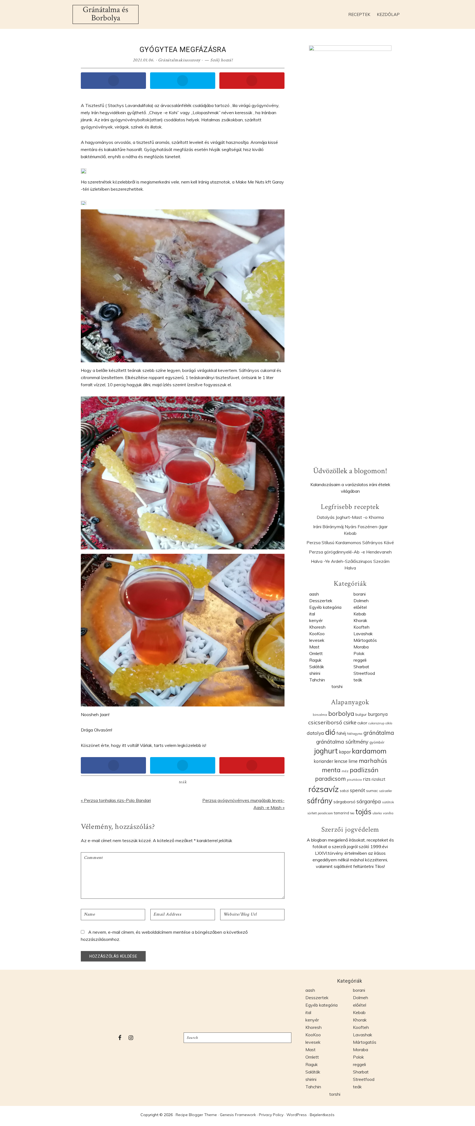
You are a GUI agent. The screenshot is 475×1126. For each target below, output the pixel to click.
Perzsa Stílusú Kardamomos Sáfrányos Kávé (350, 542)
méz (345, 771)
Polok (359, 653)
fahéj (341, 733)
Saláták (316, 666)
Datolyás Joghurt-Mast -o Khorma (350, 517)
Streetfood (364, 673)
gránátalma (378, 732)
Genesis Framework (238, 1114)
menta (331, 770)
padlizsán (364, 770)
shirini (314, 673)
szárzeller (385, 791)
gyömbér (377, 742)
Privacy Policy (271, 1114)
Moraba (361, 647)
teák (183, 782)
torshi (337, 686)
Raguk (315, 660)
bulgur (361, 714)
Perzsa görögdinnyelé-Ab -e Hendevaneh (350, 552)
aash (314, 594)
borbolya (341, 713)
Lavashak (363, 633)
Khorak (360, 620)
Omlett (316, 653)
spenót (357, 790)
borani (360, 594)
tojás (363, 811)
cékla (388, 723)
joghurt (326, 750)
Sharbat (361, 666)
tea (352, 813)
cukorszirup (376, 723)
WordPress (296, 1114)
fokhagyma (354, 734)
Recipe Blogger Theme (196, 1114)
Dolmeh (361, 600)
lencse (340, 761)
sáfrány (319, 800)
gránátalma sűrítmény (342, 741)
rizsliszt (378, 779)
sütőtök (388, 802)
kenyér (316, 620)
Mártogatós (365, 640)
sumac (372, 790)
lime (353, 761)
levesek (316, 640)
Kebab (360, 614)
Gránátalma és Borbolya (105, 13)
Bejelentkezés (322, 1114)
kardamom (369, 750)
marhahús (373, 760)
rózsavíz (323, 789)
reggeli (360, 660)
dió (330, 732)
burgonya (378, 714)
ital (312, 614)
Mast (314, 647)
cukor (362, 722)
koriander (323, 761)
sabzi (344, 790)
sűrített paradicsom (320, 813)
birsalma (320, 715)
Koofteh (361, 627)
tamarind (341, 813)
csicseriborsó (325, 722)
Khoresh (317, 627)
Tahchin (317, 680)
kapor (345, 752)
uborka (377, 813)
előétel (360, 607)
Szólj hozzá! (221, 60)
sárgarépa (369, 801)
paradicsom (330, 778)
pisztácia (354, 779)
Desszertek (320, 600)
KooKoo (317, 633)
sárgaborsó (344, 801)
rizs (367, 779)
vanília (388, 813)
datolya (315, 733)
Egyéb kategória (325, 607)
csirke (349, 722)
